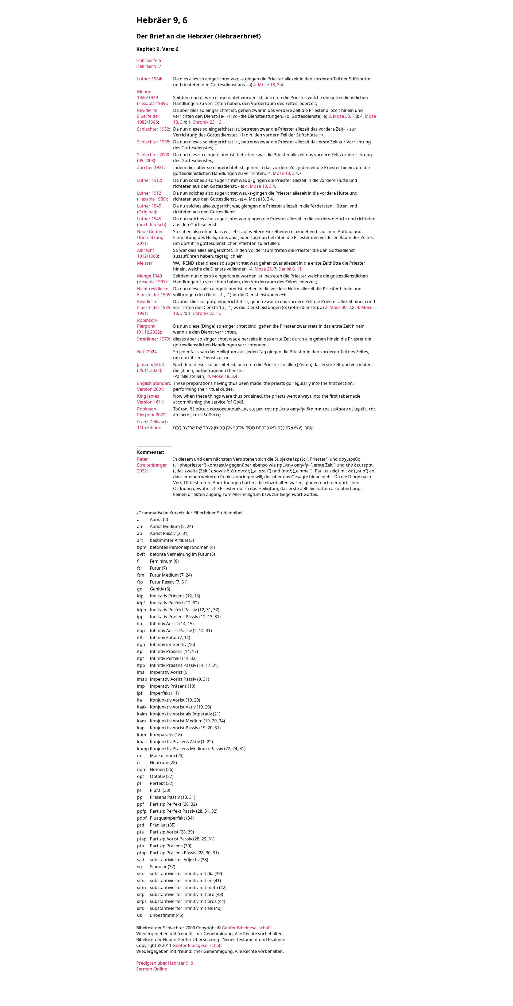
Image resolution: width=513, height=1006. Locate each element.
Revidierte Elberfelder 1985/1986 (148, 116)
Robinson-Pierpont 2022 (151, 412)
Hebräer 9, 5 (148, 60)
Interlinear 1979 (153, 339)
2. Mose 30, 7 (341, 116)
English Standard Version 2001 (154, 386)
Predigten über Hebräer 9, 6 (164, 963)
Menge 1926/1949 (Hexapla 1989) (152, 97)
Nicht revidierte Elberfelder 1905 (153, 292)
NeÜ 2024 (147, 352)
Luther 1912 (149, 180)
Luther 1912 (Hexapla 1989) (152, 196)
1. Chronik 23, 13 (204, 122)
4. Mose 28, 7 (263, 269)
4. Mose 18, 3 (266, 85)
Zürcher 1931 (150, 167)
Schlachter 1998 (153, 142)
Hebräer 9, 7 (148, 66)
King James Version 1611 (150, 399)
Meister (145, 263)
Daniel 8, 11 (290, 269)
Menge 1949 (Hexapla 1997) (152, 279)
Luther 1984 (149, 79)
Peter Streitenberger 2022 (152, 465)
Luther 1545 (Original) (149, 209)
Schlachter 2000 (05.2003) (153, 157)
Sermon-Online (151, 969)
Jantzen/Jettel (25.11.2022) (150, 367)
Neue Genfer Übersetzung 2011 (150, 237)
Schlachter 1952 (153, 129)
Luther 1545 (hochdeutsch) (151, 222)
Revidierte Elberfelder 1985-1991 (154, 307)
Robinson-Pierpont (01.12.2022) (149, 326)
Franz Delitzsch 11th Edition (152, 424)
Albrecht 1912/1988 (147, 253)
